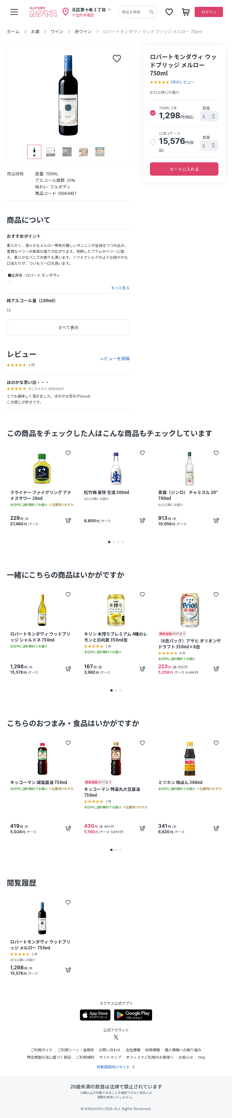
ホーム (13, 31)
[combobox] (209, 116)
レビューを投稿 (115, 358)
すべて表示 (68, 327)
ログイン (208, 11)
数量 (206, 108)
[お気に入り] (169, 12)
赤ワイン (83, 31)
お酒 (35, 31)
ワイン (57, 31)
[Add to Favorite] (68, 453)
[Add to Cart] (68, 520)
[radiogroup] (184, 128)
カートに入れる (184, 169)
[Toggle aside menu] (14, 12)
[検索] (151, 11)
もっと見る (120, 287)
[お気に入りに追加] (117, 58)
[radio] (153, 113)
